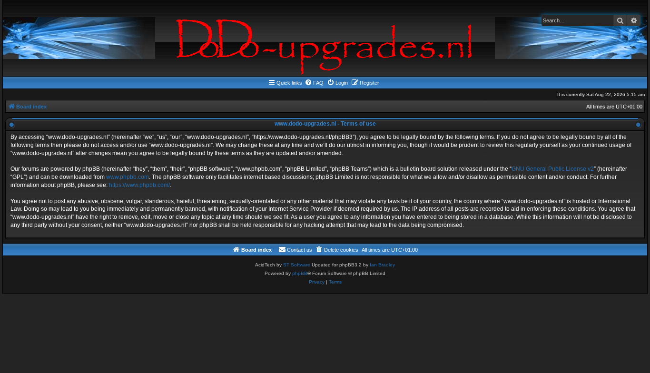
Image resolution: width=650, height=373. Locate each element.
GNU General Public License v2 (553, 169)
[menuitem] (314, 82)
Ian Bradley (382, 264)
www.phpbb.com (127, 177)
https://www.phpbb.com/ (139, 185)
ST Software (296, 264)
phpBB (299, 273)
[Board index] (325, 38)
